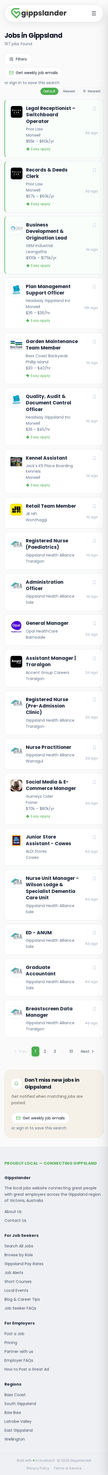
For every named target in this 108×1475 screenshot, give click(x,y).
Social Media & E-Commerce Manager (51, 785)
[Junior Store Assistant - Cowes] (54, 847)
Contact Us (15, 1220)
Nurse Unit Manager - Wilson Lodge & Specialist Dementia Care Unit (52, 888)
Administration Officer (44, 585)
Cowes (32, 857)
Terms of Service (67, 1468)
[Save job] (94, 108)
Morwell (33, 135)
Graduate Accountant (41, 970)
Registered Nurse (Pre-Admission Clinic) (47, 706)
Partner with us (18, 1351)
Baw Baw (12, 1412)
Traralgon (35, 561)
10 (71, 1051)
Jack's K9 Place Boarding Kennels (49, 468)
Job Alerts (13, 1272)
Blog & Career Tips (22, 1299)
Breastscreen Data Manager (49, 1012)
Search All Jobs (18, 1246)
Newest (69, 91)
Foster (32, 802)
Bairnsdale (35, 637)
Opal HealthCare (42, 631)
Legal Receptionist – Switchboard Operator (50, 115)
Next (85, 1051)
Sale (30, 602)
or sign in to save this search (32, 82)
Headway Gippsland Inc (48, 300)
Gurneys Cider (39, 796)
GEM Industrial (39, 245)
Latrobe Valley (18, 1421)
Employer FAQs (18, 1360)
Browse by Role (18, 1255)
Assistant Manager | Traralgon (51, 661)
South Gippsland (20, 1403)
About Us (13, 1211)
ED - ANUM (39, 933)
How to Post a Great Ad (26, 1369)
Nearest (94, 91)
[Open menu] (94, 13)
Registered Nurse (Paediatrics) (47, 544)
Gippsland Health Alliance (50, 555)
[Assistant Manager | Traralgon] (54, 668)
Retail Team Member (51, 506)
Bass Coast (15, 1395)
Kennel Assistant (46, 458)
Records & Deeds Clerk (47, 173)
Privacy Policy (38, 1468)
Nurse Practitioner (48, 747)
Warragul (34, 761)
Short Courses (18, 1281)
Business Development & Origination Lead (46, 231)
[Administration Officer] (54, 592)
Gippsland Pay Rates (23, 1264)
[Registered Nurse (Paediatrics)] (54, 551)
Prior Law (34, 129)
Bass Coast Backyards (47, 356)
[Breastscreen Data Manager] (54, 1019)
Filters (21, 59)
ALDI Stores (36, 851)
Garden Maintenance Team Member (52, 344)
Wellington (14, 1439)
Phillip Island (37, 362)
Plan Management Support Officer (48, 289)
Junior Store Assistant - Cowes (48, 840)
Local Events (16, 1290)
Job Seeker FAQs (20, 1308)
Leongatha (36, 252)
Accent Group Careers (47, 672)
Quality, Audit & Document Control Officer (48, 403)
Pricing (10, 1342)
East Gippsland (18, 1430)
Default (49, 91)
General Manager (47, 623)
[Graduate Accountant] (54, 977)
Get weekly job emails (37, 72)
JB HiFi (31, 514)
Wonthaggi (36, 520)
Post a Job (14, 1333)
